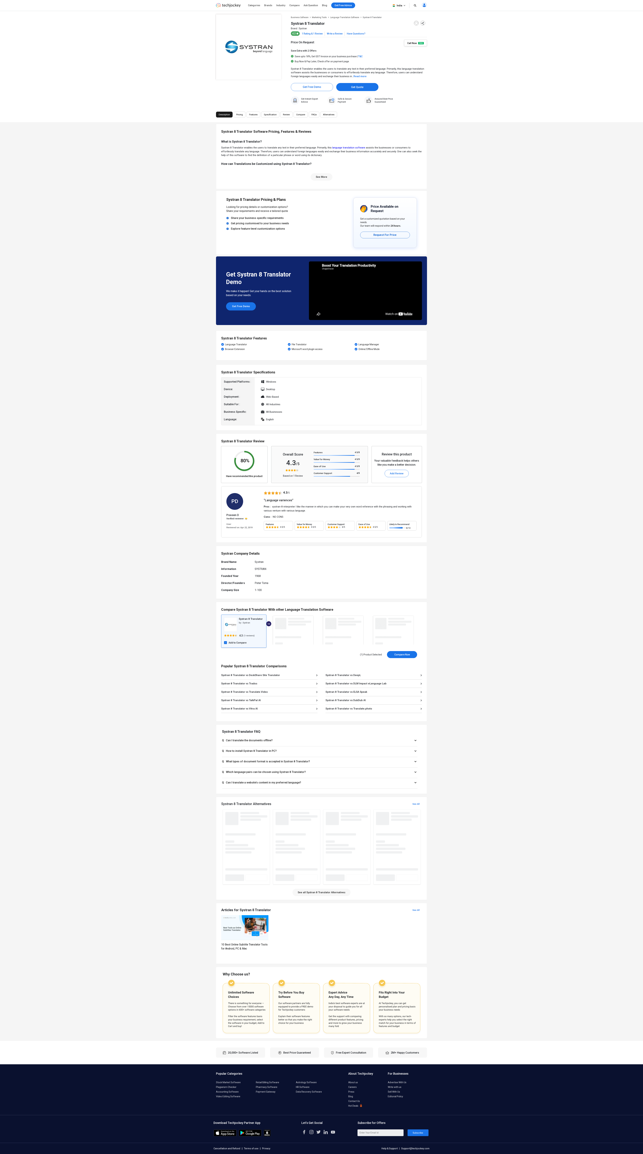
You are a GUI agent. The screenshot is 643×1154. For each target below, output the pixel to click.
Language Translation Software (344, 17)
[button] (319, 740)
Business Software (299, 17)
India (399, 5)
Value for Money (322, 459)
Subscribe (418, 1132)
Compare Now (402, 654)
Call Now (412, 43)
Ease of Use (320, 466)
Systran (303, 28)
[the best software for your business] (228, 6)
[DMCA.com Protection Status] (267, 1135)
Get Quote (357, 87)
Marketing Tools (319, 17)
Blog (324, 5)
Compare (294, 5)
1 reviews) (249, 635)
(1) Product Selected (371, 654)
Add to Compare (237, 642)
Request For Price (385, 234)
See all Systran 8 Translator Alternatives (321, 892)
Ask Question (311, 5)
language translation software (348, 147)
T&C (360, 56)
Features (318, 452)
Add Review (397, 473)
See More (321, 176)
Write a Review (335, 33)
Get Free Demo (312, 87)
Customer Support (323, 473)
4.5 (357, 452)
